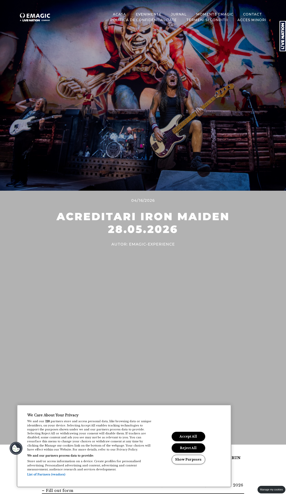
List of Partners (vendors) (46, 474)
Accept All (188, 436)
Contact (252, 14)
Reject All (188, 448)
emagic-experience (152, 244)
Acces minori (251, 20)
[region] (124, 446)
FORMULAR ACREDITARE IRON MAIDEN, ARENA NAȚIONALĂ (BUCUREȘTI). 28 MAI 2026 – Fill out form (142, 488)
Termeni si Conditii (207, 20)
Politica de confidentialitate (143, 20)
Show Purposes (188, 459)
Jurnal (179, 14)
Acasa (119, 14)
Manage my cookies (271, 489)
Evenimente (148, 14)
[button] (16, 448)
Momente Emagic (214, 14)
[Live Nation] (283, 36)
